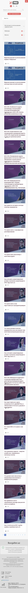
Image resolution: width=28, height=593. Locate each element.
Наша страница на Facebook (8, 573)
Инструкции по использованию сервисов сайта (13, 26)
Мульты (13, 35)
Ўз (13, 6)
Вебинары (13, 31)
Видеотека (6, 18)
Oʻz (16, 6)
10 (22, 534)
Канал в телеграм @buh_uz (8, 577)
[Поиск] (23, 10)
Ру (10, 6)
